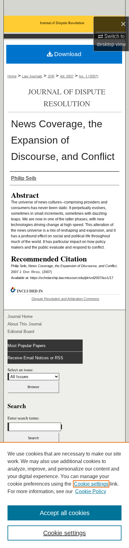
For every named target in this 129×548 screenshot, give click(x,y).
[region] (64, 495)
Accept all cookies (65, 512)
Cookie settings (91, 484)
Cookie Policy (90, 491)
